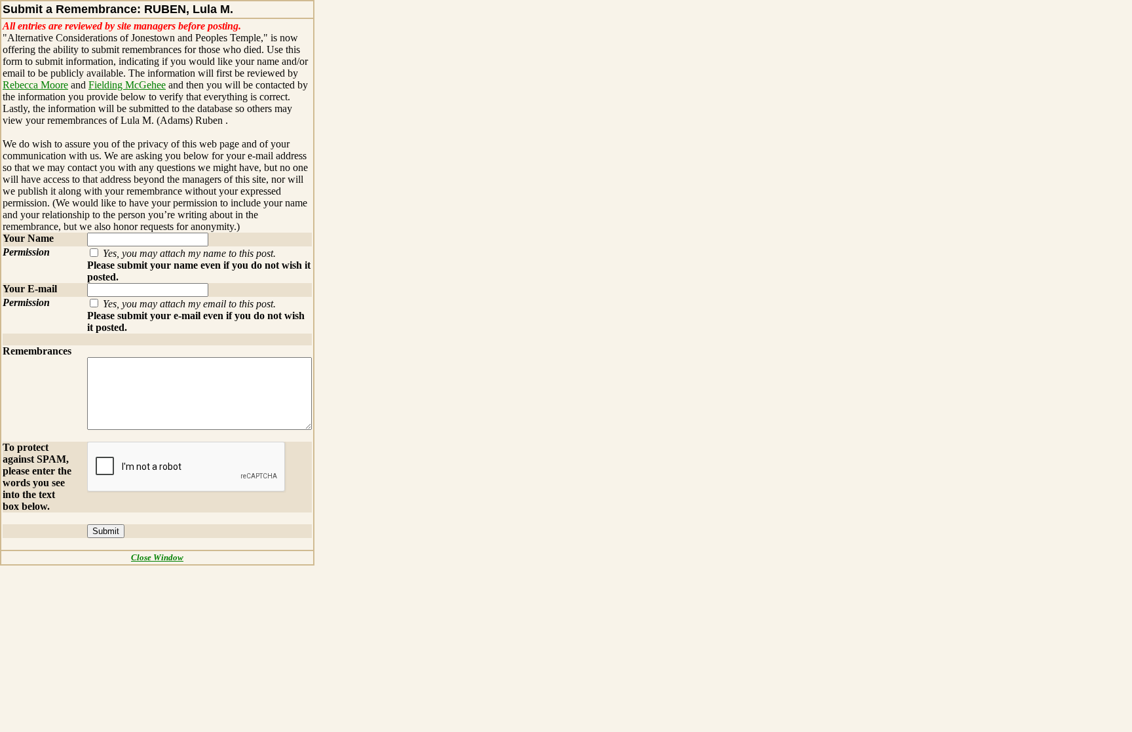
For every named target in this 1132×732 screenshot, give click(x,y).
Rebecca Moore (35, 84)
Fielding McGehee (127, 84)
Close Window (157, 557)
